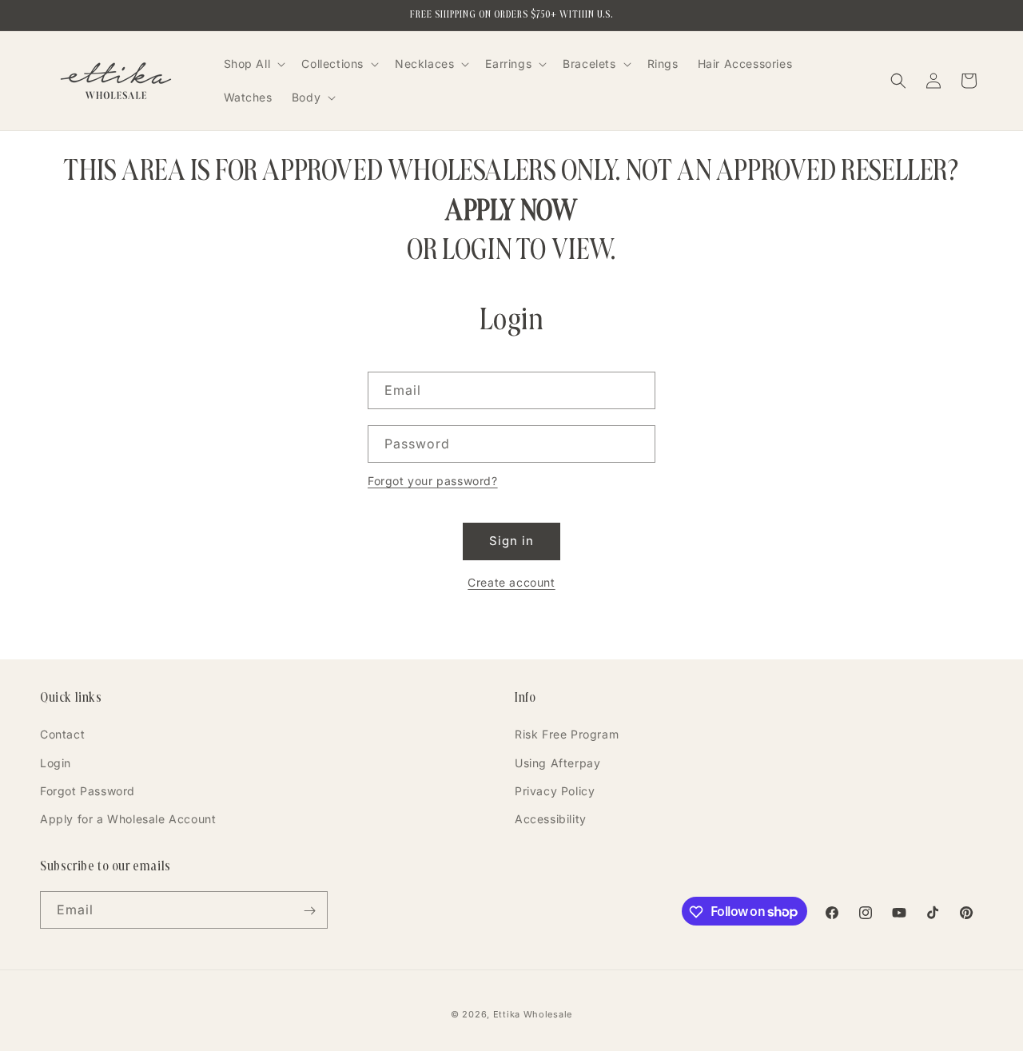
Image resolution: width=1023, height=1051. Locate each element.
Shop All (247, 63)
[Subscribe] (309, 911)
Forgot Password (87, 791)
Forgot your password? (433, 481)
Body (306, 97)
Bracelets (589, 63)
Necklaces (424, 63)
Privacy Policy (555, 791)
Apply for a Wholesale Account (128, 819)
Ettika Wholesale (532, 1014)
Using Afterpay (557, 763)
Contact (62, 734)
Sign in (511, 540)
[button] (253, 64)
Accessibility (551, 819)
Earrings (508, 63)
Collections (332, 63)
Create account (511, 582)
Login (55, 763)
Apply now (511, 210)
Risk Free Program (567, 734)
